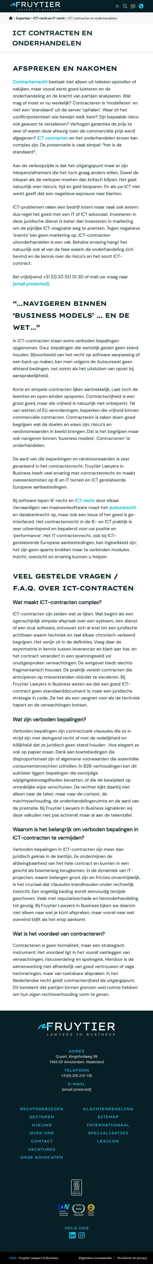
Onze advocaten (41, 1157)
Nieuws (42, 1125)
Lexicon (108, 1141)
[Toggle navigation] (117, 6)
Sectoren (41, 1117)
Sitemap (108, 1117)
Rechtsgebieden (41, 1109)
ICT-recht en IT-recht (49, 18)
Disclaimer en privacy (132, 1258)
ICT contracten (52, 138)
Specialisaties (108, 1133)
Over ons (41, 1133)
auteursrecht (122, 507)
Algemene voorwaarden (95, 1258)
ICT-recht (85, 500)
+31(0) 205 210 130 (76, 1075)
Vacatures (41, 1149)
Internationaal (107, 1125)
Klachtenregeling (108, 1109)
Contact (42, 1141)
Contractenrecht (30, 82)
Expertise (23, 18)
